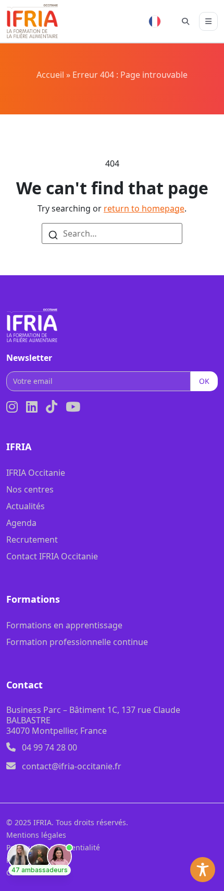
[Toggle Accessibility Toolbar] (202, 869)
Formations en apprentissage (64, 625)
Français (155, 21)
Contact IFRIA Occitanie (52, 556)
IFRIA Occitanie (35, 472)
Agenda (21, 523)
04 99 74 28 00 (49, 747)
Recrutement (32, 539)
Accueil (50, 74)
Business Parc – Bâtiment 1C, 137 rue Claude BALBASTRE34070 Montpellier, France (93, 720)
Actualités (25, 506)
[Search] (53, 234)
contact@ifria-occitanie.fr (71, 766)
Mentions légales (36, 835)
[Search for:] (112, 233)
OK (204, 381)
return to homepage (144, 208)
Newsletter (29, 358)
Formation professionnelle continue (77, 642)
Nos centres (30, 489)
